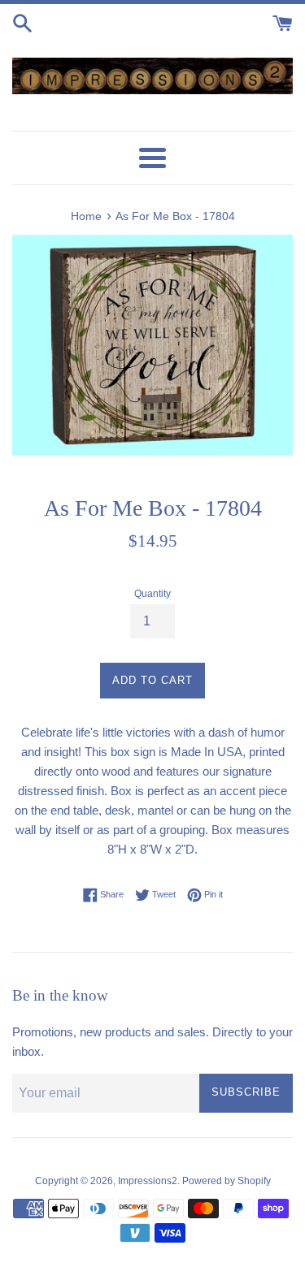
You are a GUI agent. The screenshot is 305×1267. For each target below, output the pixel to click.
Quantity (152, 593)
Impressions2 (147, 1181)
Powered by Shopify (226, 1181)
